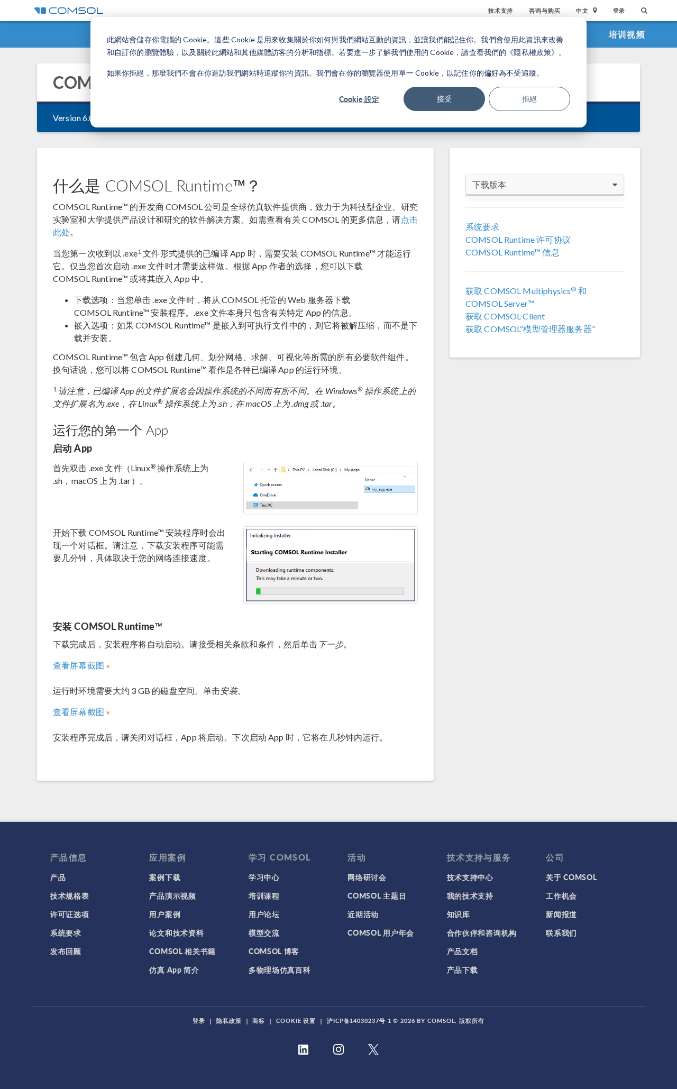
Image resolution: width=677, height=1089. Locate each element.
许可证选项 (69, 914)
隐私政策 (229, 1020)
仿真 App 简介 (174, 969)
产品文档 (462, 951)
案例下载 (164, 877)
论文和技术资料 (176, 932)
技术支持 (500, 10)
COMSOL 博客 (274, 951)
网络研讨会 (367, 877)
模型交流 (264, 932)
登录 (619, 10)
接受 (444, 98)
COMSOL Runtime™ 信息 (512, 252)
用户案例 (164, 914)
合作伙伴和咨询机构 (482, 932)
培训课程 (264, 895)
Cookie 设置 (296, 1020)
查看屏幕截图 (78, 665)
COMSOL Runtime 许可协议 (518, 239)
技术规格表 (69, 895)
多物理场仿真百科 (280, 969)
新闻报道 (561, 914)
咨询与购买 (544, 10)
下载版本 (489, 184)
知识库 (458, 914)
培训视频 (627, 34)
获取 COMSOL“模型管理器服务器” (530, 329)
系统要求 (482, 227)
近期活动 (363, 914)
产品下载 (462, 969)
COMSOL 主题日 (376, 895)
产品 (58, 877)
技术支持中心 (470, 877)
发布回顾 (65, 951)
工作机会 (561, 895)
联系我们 (561, 932)
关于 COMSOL (571, 877)
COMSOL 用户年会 (380, 932)
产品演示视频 (172, 895)
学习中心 (264, 877)
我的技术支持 (470, 895)
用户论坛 (264, 914)
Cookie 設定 (359, 99)
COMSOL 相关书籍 (182, 951)
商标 (258, 1020)
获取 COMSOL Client (505, 316)
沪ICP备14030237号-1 (359, 1020)
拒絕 (529, 98)
